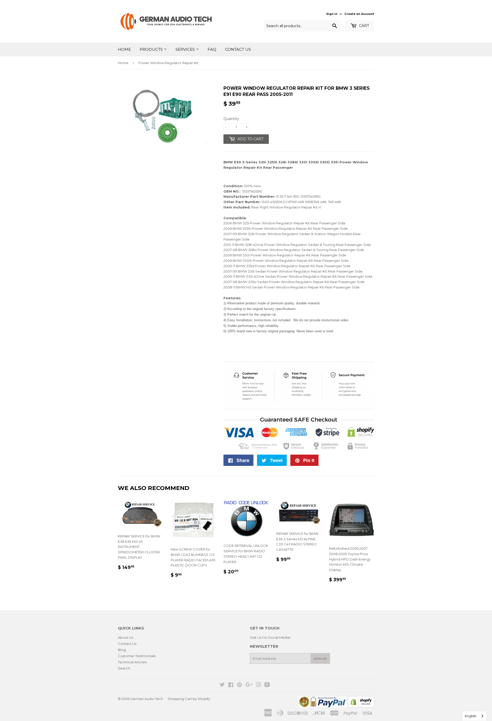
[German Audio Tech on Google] (249, 685)
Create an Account (359, 14)
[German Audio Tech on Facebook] (230, 685)
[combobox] (474, 716)
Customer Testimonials (137, 656)
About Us (125, 637)
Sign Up (320, 658)
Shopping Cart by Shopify (189, 699)
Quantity (231, 118)
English (470, 716)
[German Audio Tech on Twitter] (222, 685)
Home (124, 49)
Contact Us (238, 49)
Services (186, 49)
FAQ (212, 49)
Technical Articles (132, 662)
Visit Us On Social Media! (270, 637)
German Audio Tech (146, 699)
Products (152, 49)
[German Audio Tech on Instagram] (258, 685)
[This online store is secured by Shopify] (361, 706)
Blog (122, 650)
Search (124, 668)
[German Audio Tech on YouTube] (267, 685)
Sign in (331, 14)
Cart (363, 25)
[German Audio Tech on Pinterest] (239, 685)
